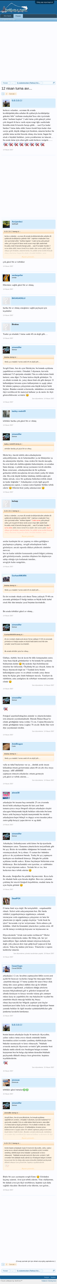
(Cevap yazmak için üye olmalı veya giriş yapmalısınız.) (36, 1261)
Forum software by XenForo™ (11, 1281)
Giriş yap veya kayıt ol (45, 2)
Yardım (53, 1277)
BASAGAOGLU (18, 298)
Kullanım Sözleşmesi (49, 1281)
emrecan (16, 1080)
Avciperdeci (17, 222)
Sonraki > (12, 94)
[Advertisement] (28, 51)
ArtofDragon (17, 744)
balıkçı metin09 (19, 411)
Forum (18, 16)
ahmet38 (15, 793)
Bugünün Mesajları (9, 19)
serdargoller (17, 275)
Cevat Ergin (17, 966)
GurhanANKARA (19, 576)
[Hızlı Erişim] (54, 83)
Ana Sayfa (7, 16)
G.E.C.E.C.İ (17, 100)
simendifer (16, 347)
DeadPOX (16, 898)
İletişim (46, 1277)
